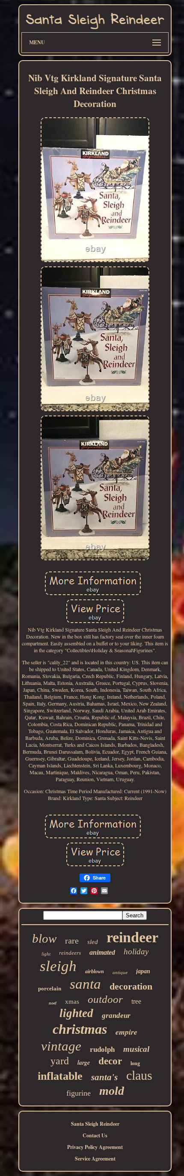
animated (102, 952)
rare (72, 940)
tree (136, 1001)
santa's (104, 1077)
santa (85, 984)
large (83, 1062)
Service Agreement (95, 1158)
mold (111, 1090)
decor (110, 1061)
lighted (76, 1013)
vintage (61, 1046)
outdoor (105, 999)
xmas (72, 1001)
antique (120, 972)
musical (136, 1049)
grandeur (116, 1015)
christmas (80, 1029)
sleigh (58, 966)
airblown (94, 971)
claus (139, 1075)
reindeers (70, 953)
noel (52, 1003)
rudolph (102, 1049)
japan (143, 971)
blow (44, 938)
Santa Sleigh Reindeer (95, 1123)
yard (59, 1060)
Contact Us (95, 1135)
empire (126, 1031)
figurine (78, 1093)
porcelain (49, 988)
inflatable (60, 1076)
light (46, 953)
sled (92, 941)
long (135, 1063)
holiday (136, 951)
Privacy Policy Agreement (95, 1147)
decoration (131, 986)
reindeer (132, 937)
